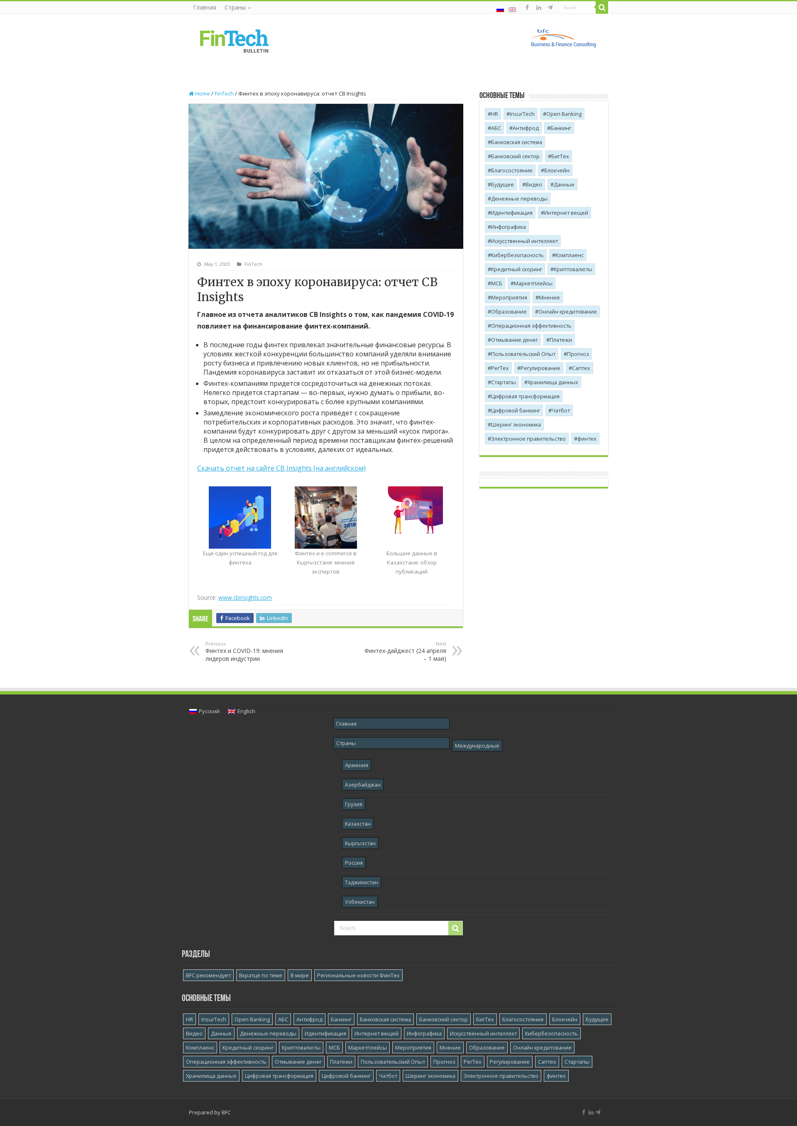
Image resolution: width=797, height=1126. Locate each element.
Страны (235, 7)
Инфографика (508, 227)
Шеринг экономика (516, 424)
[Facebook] (527, 7)
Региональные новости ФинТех (358, 975)
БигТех (560, 156)
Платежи (561, 339)
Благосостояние (512, 170)
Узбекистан (360, 901)
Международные (477, 745)
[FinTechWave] (551, 7)
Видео (534, 184)
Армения (356, 765)
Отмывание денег (514, 339)
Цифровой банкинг (515, 410)
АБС (496, 128)
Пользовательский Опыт (523, 354)
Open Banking (564, 114)
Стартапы (503, 382)
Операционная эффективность (531, 325)
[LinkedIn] (538, 7)
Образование (509, 311)
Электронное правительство (528, 438)
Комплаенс (569, 255)
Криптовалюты (573, 269)
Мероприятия (509, 297)
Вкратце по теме (260, 975)
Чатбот (561, 410)
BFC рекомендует (208, 975)
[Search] (602, 7)
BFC (226, 1112)
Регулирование (540, 368)
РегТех (500, 368)
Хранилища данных (553, 382)
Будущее (502, 184)
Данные (564, 184)
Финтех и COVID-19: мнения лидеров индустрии (244, 651)
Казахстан (358, 823)
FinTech (224, 93)
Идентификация (512, 212)
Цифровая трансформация (525, 396)
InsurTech (522, 114)
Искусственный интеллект (524, 241)
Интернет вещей (566, 212)
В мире (300, 975)
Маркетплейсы (533, 283)
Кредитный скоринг (516, 269)
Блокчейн (557, 170)
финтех (587, 438)
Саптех (581, 368)
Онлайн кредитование (567, 311)
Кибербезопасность (517, 255)
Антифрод (526, 128)
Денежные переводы (519, 198)
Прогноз (578, 354)
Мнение (549, 297)
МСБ (496, 283)
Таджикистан (361, 882)
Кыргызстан (360, 843)
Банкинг (560, 128)
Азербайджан (363, 784)
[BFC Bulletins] (234, 40)
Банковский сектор (515, 156)
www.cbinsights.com (245, 597)
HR (494, 114)
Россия (354, 862)
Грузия (353, 804)
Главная (204, 7)
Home (202, 93)
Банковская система (516, 142)
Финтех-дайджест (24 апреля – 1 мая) (405, 651)
